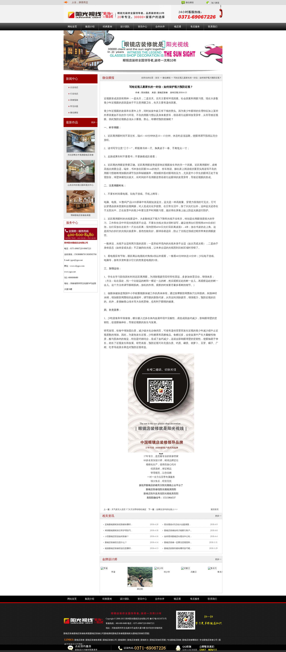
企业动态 (74, 87)
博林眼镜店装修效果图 (81, 215)
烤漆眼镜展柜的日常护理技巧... (118, 530)
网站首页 (72, 26)
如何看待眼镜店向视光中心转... (177, 536)
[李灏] (104, 568)
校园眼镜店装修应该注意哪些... (118, 548)
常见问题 (74, 106)
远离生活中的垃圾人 (165, 509)
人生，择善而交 (80, 2)
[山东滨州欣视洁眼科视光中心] (80, 171)
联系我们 (212, 26)
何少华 (167, 572)
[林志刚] (140, 577)
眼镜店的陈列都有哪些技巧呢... (177, 548)
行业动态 (74, 94)
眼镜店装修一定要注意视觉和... (177, 542)
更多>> (94, 122)
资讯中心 (142, 26)
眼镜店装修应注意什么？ (116, 542)
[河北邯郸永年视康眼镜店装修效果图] (80, 141)
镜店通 (177, 26)
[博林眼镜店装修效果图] (80, 201)
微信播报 (190, 2)
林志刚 (140, 589)
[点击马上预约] (63, 648)
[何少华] (158, 568)
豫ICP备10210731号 (158, 619)
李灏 (113, 572)
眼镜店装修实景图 (141, 633)
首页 (157, 78)
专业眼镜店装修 (174, 640)
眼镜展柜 (108, 633)
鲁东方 (220, 572)
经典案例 (107, 26)
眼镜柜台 (129, 633)
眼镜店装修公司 (97, 633)
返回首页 (215, 509)
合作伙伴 (160, 26)
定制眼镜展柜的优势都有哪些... (118, 524)
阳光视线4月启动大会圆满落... (177, 524)
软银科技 (158, 628)
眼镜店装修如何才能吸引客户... (177, 530)
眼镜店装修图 (118, 633)
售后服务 (195, 26)
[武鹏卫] (185, 568)
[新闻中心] (143, 50)
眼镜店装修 (68, 633)
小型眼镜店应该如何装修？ (117, 536)
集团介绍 (90, 26)
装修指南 (74, 100)
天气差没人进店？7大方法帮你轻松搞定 (129, 509)
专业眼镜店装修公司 (208, 640)
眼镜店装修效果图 (82, 633)
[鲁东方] (212, 568)
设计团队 (125, 26)
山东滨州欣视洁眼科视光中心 (81, 185)
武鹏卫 (194, 572)
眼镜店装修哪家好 (190, 640)
